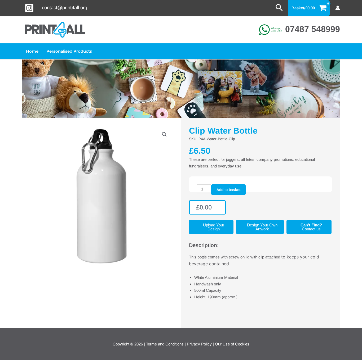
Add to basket (228, 190)
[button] (279, 8)
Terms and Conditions (165, 344)
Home (32, 51)
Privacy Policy (199, 344)
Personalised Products (69, 51)
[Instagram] (29, 8)
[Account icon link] (337, 8)
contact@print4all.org (64, 7)
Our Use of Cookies (232, 344)
